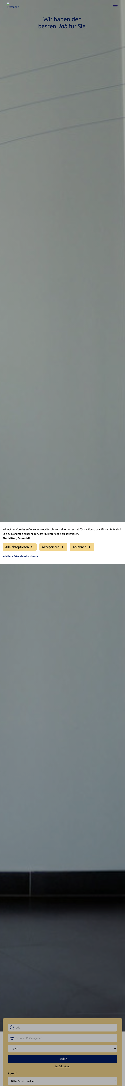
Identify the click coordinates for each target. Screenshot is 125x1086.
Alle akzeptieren (17, 547)
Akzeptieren (51, 547)
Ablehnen (79, 547)
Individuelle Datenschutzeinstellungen (20, 556)
